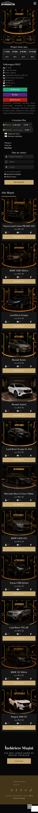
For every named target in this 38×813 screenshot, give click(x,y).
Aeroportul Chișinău (13, 174)
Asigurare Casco (14, 134)
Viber (16, 95)
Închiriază (19, 182)
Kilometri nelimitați (15, 136)
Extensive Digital (19, 798)
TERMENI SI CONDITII (19, 782)
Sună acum (16, 100)
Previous (1, 22)
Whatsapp (16, 90)
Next (37, 22)
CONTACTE (16, 784)
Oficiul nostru (11, 177)
